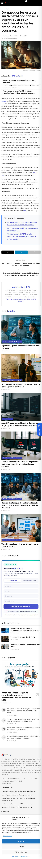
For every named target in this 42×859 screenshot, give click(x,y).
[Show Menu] (2, 3)
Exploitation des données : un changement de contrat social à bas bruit (25, 629)
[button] (39, 819)
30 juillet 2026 (6, 389)
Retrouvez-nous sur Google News (16, 299)
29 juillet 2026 (6, 428)
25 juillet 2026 (6, 469)
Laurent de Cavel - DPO (10, 36)
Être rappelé (13, 580)
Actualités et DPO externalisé (12, 341)
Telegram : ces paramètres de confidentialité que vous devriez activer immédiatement (23, 720)
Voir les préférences (21, 852)
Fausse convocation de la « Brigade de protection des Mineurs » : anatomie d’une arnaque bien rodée (23, 710)
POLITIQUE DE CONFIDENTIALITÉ (21, 856)
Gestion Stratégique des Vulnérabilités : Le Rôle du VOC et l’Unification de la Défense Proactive (19, 505)
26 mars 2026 (15, 633)
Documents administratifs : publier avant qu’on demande (18, 791)
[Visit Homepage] (7, 2)
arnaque (3, 101)
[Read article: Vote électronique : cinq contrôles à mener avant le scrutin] (21, 528)
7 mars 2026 (23, 36)
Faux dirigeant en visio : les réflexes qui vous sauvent (17, 795)
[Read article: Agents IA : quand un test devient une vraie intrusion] (21, 329)
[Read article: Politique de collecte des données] (5, 639)
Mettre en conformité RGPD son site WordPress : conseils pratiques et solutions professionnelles (21, 236)
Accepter (21, 841)
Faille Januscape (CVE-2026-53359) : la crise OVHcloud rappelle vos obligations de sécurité (20, 464)
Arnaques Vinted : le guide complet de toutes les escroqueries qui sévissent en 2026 (16, 696)
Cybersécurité (10, 9)
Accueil (3, 9)
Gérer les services (7, 836)
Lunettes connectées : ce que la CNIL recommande (16, 804)
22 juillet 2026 (6, 549)
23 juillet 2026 (15, 649)
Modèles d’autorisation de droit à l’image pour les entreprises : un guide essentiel (23, 729)
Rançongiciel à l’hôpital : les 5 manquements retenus (17, 807)
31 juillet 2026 (6, 351)
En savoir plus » (6, 783)
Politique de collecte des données (23, 637)
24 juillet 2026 (6, 510)
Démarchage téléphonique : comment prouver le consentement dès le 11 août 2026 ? (23, 737)
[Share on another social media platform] (34, 252)
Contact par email (30, 580)
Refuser (21, 847)
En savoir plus (34, 615)
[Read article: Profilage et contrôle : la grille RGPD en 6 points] (5, 646)
